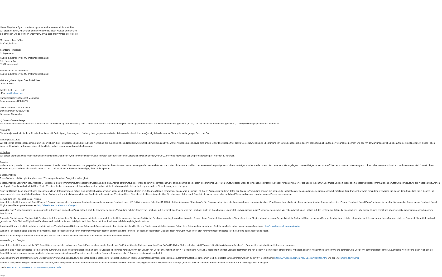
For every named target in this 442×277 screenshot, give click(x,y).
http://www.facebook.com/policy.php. (282, 226)
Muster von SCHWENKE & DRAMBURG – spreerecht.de (34, 267)
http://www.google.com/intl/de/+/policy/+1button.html (300, 258)
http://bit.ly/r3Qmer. (349, 258)
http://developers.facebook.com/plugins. (57, 205)
